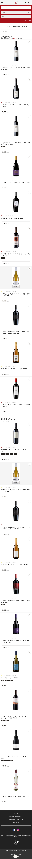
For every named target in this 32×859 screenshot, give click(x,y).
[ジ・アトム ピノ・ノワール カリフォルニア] (16, 166)
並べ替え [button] (5, 31)
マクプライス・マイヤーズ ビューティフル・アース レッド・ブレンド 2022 (15, 717)
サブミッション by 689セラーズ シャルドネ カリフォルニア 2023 (16, 294)
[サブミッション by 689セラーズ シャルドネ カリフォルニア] (16, 277)
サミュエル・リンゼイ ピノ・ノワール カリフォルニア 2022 (15, 105)
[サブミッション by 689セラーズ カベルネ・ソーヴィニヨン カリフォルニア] (16, 315)
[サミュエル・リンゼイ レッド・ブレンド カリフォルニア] (16, 51)
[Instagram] (18, 829)
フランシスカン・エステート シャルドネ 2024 (14, 369)
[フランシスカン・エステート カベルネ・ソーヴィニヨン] (16, 388)
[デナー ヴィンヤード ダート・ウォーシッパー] (16, 740)
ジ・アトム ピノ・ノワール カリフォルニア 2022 (15, 182)
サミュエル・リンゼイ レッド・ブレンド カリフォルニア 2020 (15, 68)
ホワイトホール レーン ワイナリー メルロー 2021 (14, 450)
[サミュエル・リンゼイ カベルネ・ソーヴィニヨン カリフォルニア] (16, 126)
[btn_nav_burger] (2, 2)
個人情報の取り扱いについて (16, 819)
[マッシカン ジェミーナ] (16, 661)
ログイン (15, 38)
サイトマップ (16, 823)
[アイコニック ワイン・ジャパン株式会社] (16, 2)
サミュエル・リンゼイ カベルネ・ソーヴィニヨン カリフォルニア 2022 (15, 143)
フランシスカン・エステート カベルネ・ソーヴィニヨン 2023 (15, 405)
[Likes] (25, 2)
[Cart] (29, 2)
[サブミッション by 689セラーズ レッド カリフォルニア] (16, 584)
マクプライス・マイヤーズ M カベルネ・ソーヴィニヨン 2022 (15, 254)
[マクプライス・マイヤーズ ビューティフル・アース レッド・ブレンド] (16, 700)
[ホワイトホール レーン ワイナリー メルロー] (16, 433)
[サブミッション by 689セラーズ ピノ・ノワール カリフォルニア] (16, 624)
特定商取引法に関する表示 (16, 816)
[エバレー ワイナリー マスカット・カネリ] (16, 780)
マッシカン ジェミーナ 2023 (9, 678)
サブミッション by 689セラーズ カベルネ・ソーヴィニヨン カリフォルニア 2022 (15, 332)
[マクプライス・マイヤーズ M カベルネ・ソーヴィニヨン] (16, 237)
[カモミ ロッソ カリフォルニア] (16, 202)
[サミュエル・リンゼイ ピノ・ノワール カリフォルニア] (16, 88)
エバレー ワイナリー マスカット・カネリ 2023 (15, 796)
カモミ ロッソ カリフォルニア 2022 (12, 218)
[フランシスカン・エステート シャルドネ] (16, 352)
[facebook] (14, 829)
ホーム (16, 813)
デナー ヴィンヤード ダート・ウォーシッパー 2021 (14, 757)
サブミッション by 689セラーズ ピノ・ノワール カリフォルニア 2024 (16, 641)
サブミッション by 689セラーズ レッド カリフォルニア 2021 (15, 601)
